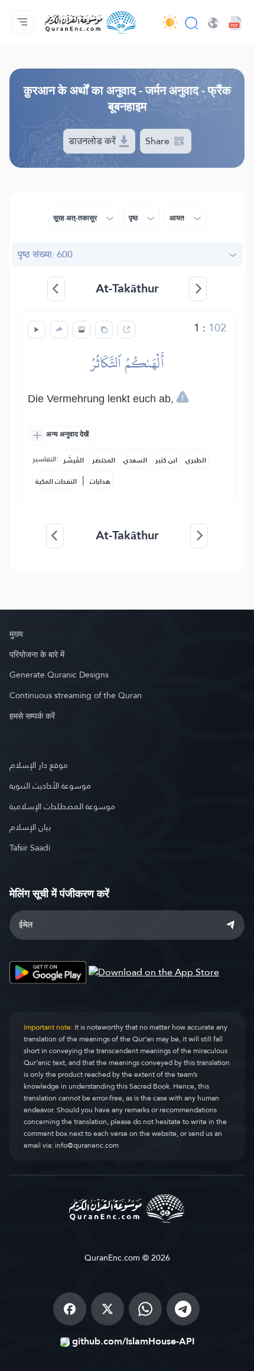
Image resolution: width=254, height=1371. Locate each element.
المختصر (103, 460)
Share (158, 140)
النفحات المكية (56, 481)
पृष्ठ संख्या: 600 (45, 254)
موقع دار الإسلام (38, 765)
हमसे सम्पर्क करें (32, 716)
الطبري (195, 460)
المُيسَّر (73, 460)
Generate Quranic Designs (59, 674)
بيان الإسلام (30, 827)
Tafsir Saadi (29, 847)
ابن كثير (166, 460)
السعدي (135, 460)
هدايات (100, 481)
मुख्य (16, 633)
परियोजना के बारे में (36, 654)
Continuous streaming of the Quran (75, 695)
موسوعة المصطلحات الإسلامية (62, 806)
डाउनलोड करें (93, 140)
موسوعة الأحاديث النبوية (50, 785)
